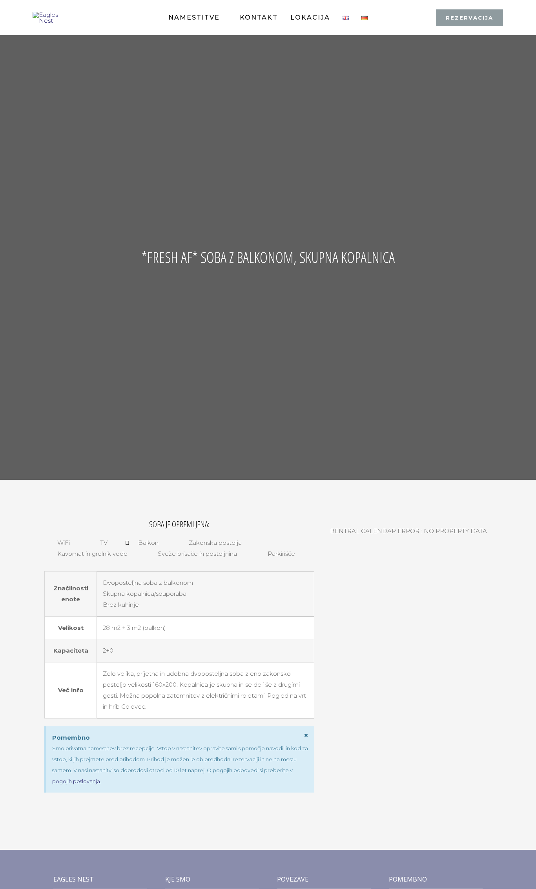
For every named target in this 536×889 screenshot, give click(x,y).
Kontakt (259, 17)
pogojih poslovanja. (76, 781)
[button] (469, 18)
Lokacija (310, 17)
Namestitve (194, 17)
